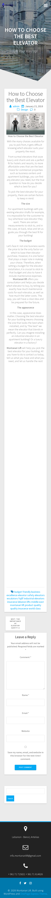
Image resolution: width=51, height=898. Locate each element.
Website (26, 731)
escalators (12, 598)
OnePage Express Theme (33, 893)
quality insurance (19, 608)
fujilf (20, 598)
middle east (37, 601)
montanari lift (17, 605)
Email (25, 713)
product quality (33, 605)
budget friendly (22, 591)
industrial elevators (34, 598)
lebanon (22, 601)
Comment (25, 657)
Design (24, 109)
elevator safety (26, 595)
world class (35, 608)
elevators (40, 595)
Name (25, 695)
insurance (12, 601)
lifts (29, 601)
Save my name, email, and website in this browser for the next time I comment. (25, 755)
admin (16, 106)
